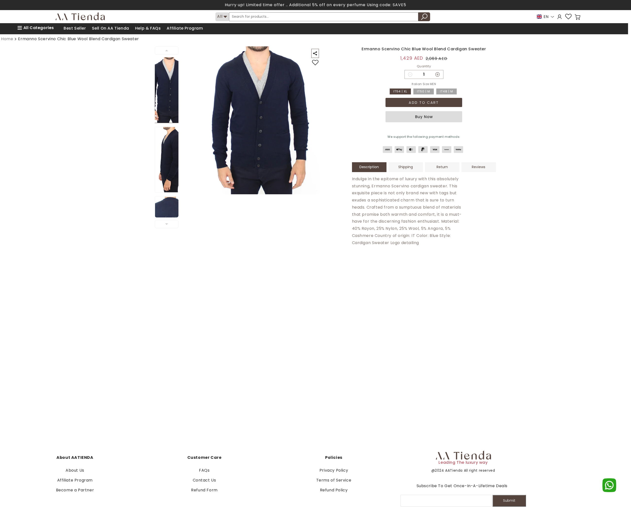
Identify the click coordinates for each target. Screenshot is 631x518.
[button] (577, 17)
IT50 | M (423, 91)
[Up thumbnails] (166, 50)
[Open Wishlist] (568, 16)
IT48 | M (446, 91)
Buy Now (424, 116)
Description (369, 166)
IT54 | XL (400, 91)
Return (442, 166)
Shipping (405, 166)
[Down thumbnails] (166, 224)
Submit (509, 500)
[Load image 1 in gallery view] (169, 90)
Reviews (478, 166)
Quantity (424, 66)
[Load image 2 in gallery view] (169, 160)
